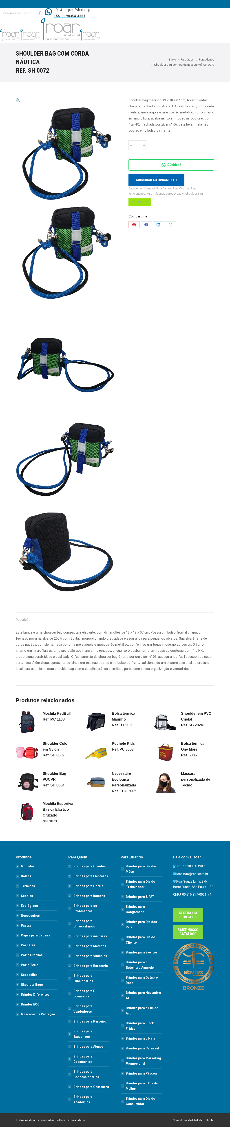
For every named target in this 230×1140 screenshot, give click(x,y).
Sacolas (27, 896)
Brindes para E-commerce (84, 993)
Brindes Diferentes (35, 994)
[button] (18, 100)
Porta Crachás (32, 955)
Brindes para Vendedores (83, 1008)
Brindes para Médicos (89, 946)
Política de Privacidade (70, 1120)
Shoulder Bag (194, 193)
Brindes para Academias (83, 1099)
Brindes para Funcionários (83, 978)
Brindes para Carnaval (142, 1048)
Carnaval (149, 188)
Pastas (26, 925)
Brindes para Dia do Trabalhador (140, 884)
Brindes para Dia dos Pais (141, 924)
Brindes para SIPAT (140, 897)
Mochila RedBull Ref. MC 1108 (57, 716)
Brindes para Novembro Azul (143, 995)
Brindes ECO (30, 1004)
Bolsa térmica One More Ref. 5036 (192, 749)
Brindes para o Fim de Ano (142, 1010)
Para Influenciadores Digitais (165, 193)
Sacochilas (29, 975)
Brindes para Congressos (135, 909)
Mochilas (28, 866)
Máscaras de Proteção (38, 1014)
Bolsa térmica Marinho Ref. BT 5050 (123, 719)
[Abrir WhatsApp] (219, 1129)
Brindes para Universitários (84, 923)
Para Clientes (181, 188)
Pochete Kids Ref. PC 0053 (123, 746)
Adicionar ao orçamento (156, 180)
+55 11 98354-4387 (191, 866)
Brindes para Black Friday (140, 1025)
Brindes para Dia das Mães (141, 868)
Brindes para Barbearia (90, 966)
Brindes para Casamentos (83, 1059)
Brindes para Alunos (88, 1046)
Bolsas (26, 876)
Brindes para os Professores (85, 908)
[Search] (40, 13)
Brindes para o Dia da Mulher (142, 1085)
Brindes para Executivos (83, 1033)
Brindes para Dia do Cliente (140, 939)
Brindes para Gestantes (91, 1087)
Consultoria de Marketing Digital (193, 1120)
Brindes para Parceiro (89, 1021)
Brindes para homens (89, 896)
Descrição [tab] (23, 620)
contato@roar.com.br (192, 874)
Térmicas (28, 886)
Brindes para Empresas (90, 876)
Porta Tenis (29, 965)
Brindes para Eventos (142, 952)
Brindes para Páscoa (141, 1073)
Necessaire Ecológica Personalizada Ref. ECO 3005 (124, 782)
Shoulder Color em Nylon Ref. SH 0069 (56, 749)
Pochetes (28, 945)
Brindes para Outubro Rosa (142, 980)
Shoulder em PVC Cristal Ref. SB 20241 (196, 719)
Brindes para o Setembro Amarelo (140, 964)
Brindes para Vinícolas (90, 956)
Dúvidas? (174, 165)
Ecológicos (29, 906)
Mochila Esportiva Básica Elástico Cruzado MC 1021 (58, 812)
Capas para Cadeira (35, 935)
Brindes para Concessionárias (86, 1074)
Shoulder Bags (32, 984)
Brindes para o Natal (141, 1038)
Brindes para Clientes (89, 866)
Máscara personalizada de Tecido (195, 779)
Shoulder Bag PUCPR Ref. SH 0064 (54, 779)
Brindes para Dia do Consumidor (140, 1101)
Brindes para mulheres (90, 936)
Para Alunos (164, 188)
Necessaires (30, 915)
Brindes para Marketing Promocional (143, 1060)
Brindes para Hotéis (88, 886)
